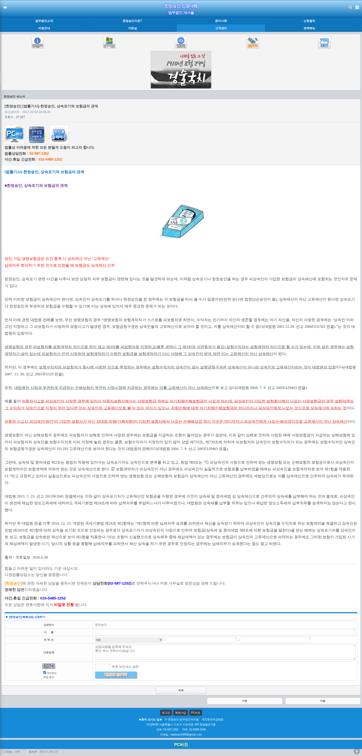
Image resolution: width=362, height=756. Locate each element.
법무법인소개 (44, 20)
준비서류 (221, 20)
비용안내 (44, 28)
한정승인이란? (132, 20)
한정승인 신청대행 (181, 6)
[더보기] (357, 24)
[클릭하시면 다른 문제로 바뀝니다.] (49, 666)
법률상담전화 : (27, 154)
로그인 (166, 712)
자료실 (132, 28)
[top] (357, 751)
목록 (181, 690)
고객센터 (221, 28)
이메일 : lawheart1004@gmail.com (181, 734)
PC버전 (195, 712)
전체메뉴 (309, 28)
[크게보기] (181, 222)
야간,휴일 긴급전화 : (33, 159)
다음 (322, 700)
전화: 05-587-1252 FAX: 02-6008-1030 (181, 729)
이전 (244, 700)
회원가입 (180, 712)
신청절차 (309, 20)
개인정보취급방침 (213, 719)
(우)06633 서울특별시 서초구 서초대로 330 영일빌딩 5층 (181, 724)
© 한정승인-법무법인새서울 (182, 719)
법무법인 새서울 (181, 12)
